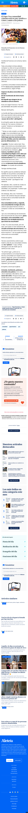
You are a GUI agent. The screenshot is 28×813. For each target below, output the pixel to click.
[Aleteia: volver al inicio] (14, 2)
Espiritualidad (4, 10)
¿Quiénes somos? (14, 801)
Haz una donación (14, 798)
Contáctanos (14, 806)
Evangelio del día (10, 552)
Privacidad (14, 808)
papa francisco (12, 326)
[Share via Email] (21, 57)
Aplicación (14, 781)
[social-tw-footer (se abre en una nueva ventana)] (15, 792)
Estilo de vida (14, 771)
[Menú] (5, 2)
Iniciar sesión (18, 760)
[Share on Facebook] (13, 57)
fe (3, 632)
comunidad (4, 326)
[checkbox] (3, 358)
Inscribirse (6, 362)
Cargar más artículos (14, 480)
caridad (4, 707)
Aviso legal (14, 803)
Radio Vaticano (16, 23)
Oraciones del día (10, 556)
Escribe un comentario (14, 430)
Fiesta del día (8, 542)
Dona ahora (13, 6)
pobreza (4, 329)
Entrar (18, 425)
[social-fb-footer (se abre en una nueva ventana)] (12, 792)
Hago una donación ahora (10, 400)
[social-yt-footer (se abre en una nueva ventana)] (10, 792)
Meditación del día (10, 547)
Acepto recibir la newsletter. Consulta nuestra (14, 359)
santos (4, 603)
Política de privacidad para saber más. (14, 359)
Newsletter (14, 779)
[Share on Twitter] (18, 57)
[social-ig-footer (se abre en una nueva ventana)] (17, 792)
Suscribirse (9, 760)
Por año (14, 787)
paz (19, 326)
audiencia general (6, 656)
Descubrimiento (14, 773)
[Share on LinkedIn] (16, 57)
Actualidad (14, 767)
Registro (5, 6)
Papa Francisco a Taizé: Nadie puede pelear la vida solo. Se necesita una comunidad (13, 308)
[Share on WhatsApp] (23, 57)
